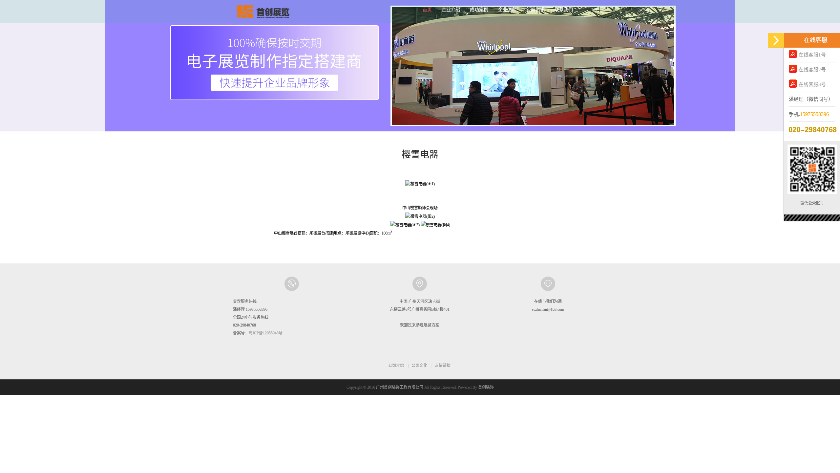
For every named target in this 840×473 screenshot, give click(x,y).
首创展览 (262, 11)
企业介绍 (451, 9)
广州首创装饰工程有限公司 (399, 387)
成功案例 (479, 9)
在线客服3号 (812, 84)
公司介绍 (396, 365)
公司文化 (419, 365)
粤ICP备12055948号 (266, 333)
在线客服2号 (812, 69)
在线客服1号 (812, 54)
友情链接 (443, 365)
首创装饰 (486, 387)
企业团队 (507, 9)
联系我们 (564, 9)
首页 (427, 9)
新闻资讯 (535, 9)
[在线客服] (776, 40)
